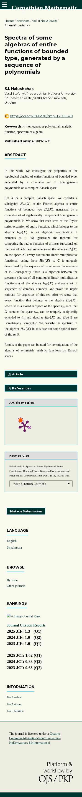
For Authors (14, 704)
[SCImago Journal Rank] (23, 616)
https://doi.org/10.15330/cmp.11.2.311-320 (41, 116)
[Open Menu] (4, 4)
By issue (12, 580)
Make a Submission (26, 511)
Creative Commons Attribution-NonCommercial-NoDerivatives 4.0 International (35, 738)
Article (17, 374)
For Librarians (15, 711)
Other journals (16, 586)
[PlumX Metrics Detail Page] (24, 425)
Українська (14, 547)
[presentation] (24, 127)
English (12, 541)
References (21, 388)
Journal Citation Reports (26, 625)
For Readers (14, 697)
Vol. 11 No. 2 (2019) (44, 21)
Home (9, 21)
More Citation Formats (29, 484)
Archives (23, 21)
